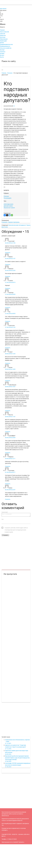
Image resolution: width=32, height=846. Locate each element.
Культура (2, 37)
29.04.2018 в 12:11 (10, 458)
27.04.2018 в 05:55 (10, 294)
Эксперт (2, 50)
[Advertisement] (16, 553)
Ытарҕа (2, 53)
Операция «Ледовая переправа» (11, 222)
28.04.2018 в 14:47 (10, 386)
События (2, 33)
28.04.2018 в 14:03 (10, 369)
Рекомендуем (7, 198)
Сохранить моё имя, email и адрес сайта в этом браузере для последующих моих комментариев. (16, 528)
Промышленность (5, 46)
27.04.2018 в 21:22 (10, 327)
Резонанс (6, 196)
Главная (2, 30)
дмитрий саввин (8, 206)
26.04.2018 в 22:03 (10, 270)
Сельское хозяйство (5, 48)
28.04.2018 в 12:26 (10, 353)
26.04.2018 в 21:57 (10, 258)
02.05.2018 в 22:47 (10, 489)
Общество (3, 35)
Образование (4, 39)
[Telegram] (9, 215)
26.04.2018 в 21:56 (10, 243)
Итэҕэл (2, 55)
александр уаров (8, 204)
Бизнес (2, 42)
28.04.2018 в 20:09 (10, 437)
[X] (7, 215)
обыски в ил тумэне (9, 207)
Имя (2, 519)
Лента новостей (4, 31)
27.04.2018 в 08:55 (10, 313)
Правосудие (3, 41)
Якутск (2, 57)
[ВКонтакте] (5, 215)
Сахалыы (2, 51)
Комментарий (5, 512)
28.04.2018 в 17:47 (10, 416)
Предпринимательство (6, 44)
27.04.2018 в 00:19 (10, 282)
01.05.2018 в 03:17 (10, 472)
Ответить (7, 252)
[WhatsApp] (12, 215)
